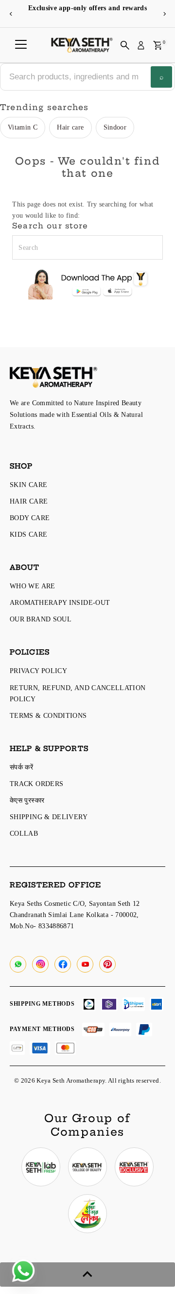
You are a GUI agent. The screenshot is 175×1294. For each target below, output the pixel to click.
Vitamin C (22, 127)
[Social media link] (18, 964)
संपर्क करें (21, 767)
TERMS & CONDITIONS (48, 715)
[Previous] (11, 14)
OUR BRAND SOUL (40, 619)
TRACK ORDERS (36, 784)
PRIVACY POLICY (38, 671)
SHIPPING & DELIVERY (49, 817)
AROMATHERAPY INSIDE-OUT (60, 602)
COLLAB (24, 833)
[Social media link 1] (40, 1166)
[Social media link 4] (87, 1213)
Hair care (70, 127)
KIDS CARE (28, 534)
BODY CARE (30, 518)
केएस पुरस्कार (27, 800)
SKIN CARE (28, 484)
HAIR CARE (29, 501)
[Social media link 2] (87, 1166)
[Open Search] (125, 45)
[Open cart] (158, 45)
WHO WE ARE (32, 586)
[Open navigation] (21, 45)
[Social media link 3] (134, 1166)
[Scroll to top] (87, 1274)
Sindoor (115, 127)
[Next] (164, 14)
